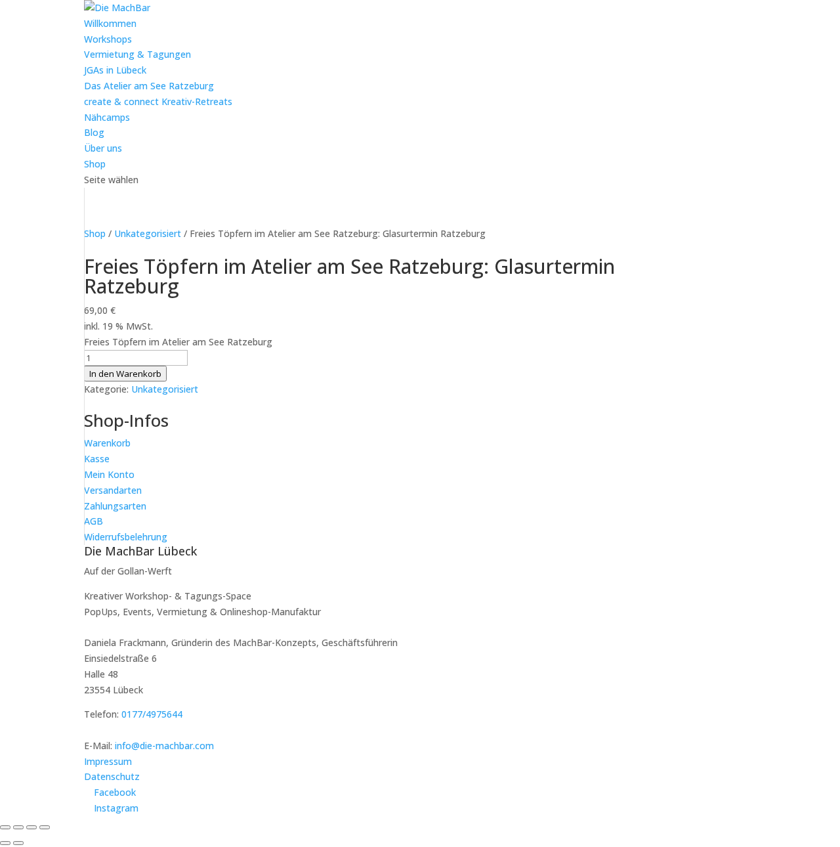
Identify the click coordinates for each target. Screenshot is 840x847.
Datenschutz (112, 776)
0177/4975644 (151, 714)
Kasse (97, 458)
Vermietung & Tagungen (137, 54)
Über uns (103, 148)
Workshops (108, 39)
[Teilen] (31, 827)
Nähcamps (107, 117)
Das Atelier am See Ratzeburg (149, 85)
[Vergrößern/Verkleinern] (5, 827)
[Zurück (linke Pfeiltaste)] (5, 843)
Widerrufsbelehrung (125, 537)
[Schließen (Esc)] (44, 827)
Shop (95, 164)
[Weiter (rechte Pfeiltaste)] (18, 843)
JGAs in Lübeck (115, 70)
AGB (93, 521)
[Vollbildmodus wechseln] (18, 827)
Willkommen (110, 23)
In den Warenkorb (125, 374)
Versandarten (113, 490)
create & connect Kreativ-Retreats (158, 101)
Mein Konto (109, 474)
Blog (94, 132)
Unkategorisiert (147, 233)
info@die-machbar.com (164, 745)
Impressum (108, 761)
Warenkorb (107, 443)
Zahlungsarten (115, 506)
